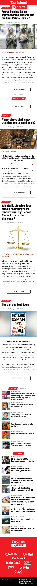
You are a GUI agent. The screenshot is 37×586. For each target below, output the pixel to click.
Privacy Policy (7, 580)
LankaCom (31, 583)
